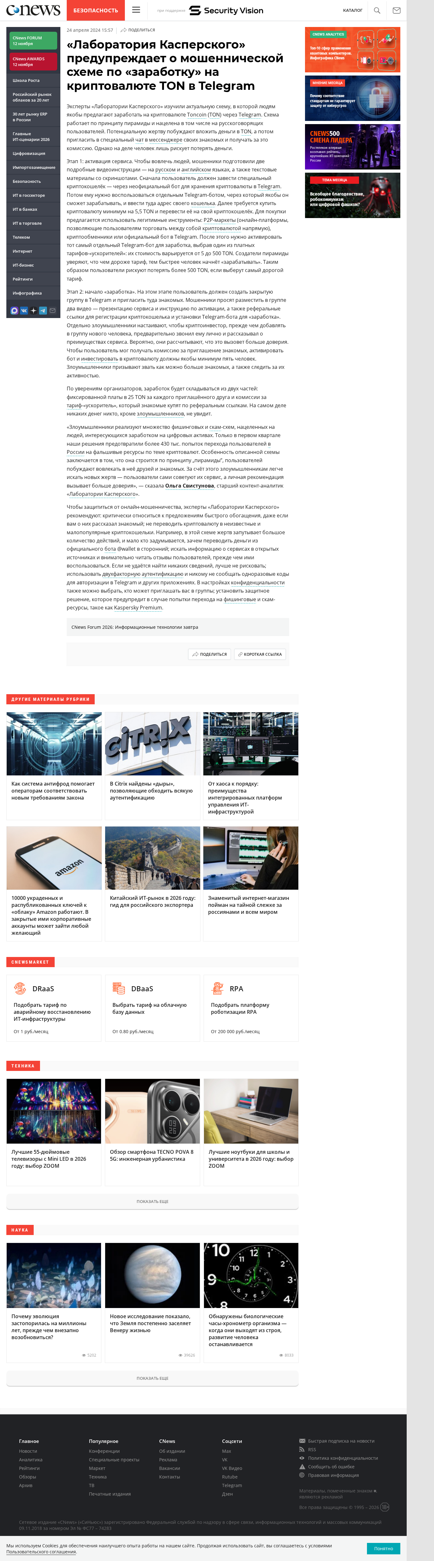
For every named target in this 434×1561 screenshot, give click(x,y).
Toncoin (197, 114)
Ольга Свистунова (189, 485)
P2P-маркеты (220, 219)
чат (139, 139)
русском (165, 169)
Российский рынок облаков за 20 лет (32, 97)
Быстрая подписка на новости (341, 1441)
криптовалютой (221, 228)
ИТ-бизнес (23, 265)
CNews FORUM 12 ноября (27, 40)
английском (196, 169)
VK (224, 1460)
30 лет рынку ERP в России (30, 117)
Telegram (250, 114)
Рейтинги (23, 279)
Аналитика (31, 1460)
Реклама (168, 1460)
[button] (377, 10)
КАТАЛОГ (353, 10)
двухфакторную (121, 573)
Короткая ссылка (263, 654)
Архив (25, 1485)
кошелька (203, 203)
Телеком (21, 237)
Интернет (22, 251)
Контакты (169, 1477)
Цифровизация (29, 153)
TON (214, 114)
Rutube (230, 1477)
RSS (312, 1449)
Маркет (97, 1468)
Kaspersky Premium (138, 607)
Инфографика (27, 293)
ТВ (91, 1485)
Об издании (172, 1451)
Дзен (227, 1494)
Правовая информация (333, 1475)
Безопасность (95, 10)
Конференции (104, 1451)
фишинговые (240, 599)
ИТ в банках (25, 209)
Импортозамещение (34, 167)
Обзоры (27, 1477)
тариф (74, 405)
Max (226, 1451)
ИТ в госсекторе (29, 195)
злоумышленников (160, 413)
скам (215, 426)
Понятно (383, 1548)
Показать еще (152, 1201)
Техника (98, 1477)
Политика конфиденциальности (343, 1458)
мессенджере (165, 139)
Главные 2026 (31, 136)
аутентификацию (162, 573)
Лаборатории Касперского (102, 493)
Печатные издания (110, 1494)
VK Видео (232, 1468)
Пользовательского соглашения (41, 1552)
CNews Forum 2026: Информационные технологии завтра (134, 627)
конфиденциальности (258, 582)
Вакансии (169, 1468)
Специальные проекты (114, 1460)
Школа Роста (26, 80)
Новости (28, 1451)
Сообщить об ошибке (331, 1467)
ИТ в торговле (27, 223)
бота (110, 548)
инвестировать (99, 358)
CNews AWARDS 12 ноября (28, 61)
